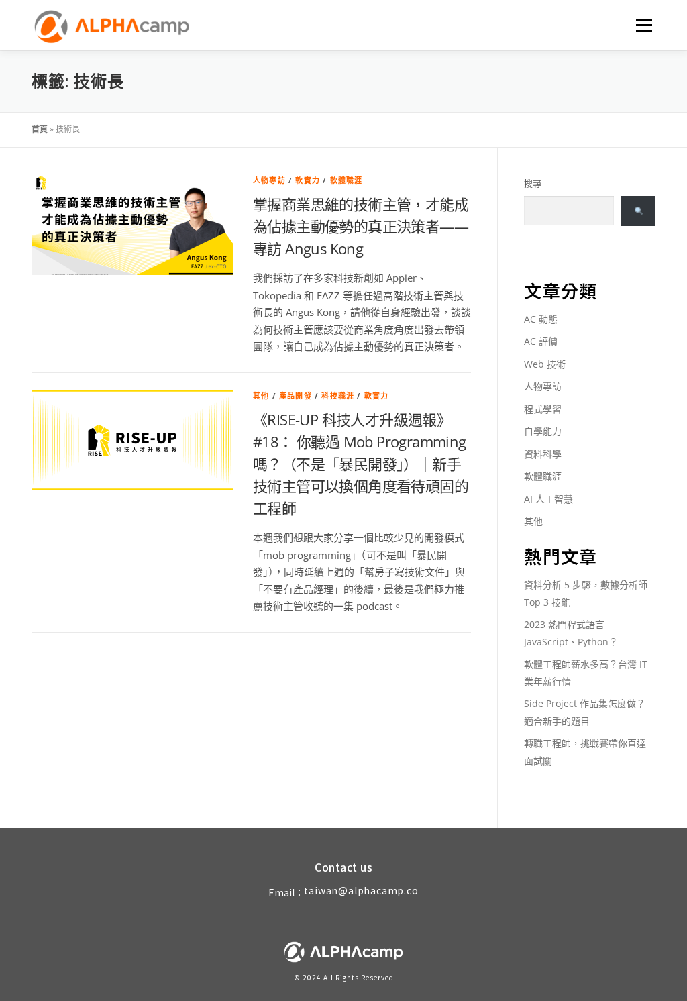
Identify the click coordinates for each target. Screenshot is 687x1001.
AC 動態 (541, 319)
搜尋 (532, 183)
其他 (261, 395)
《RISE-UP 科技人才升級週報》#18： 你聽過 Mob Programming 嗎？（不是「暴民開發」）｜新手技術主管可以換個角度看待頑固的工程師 (360, 463)
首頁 (40, 129)
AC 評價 (541, 341)
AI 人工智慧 (548, 498)
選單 (642, 25)
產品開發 (295, 395)
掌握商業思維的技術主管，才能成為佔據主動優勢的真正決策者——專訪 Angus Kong (360, 226)
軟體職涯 (346, 180)
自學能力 (543, 431)
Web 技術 (545, 364)
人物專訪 (269, 180)
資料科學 (543, 453)
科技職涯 (337, 395)
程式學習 (543, 409)
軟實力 (307, 180)
